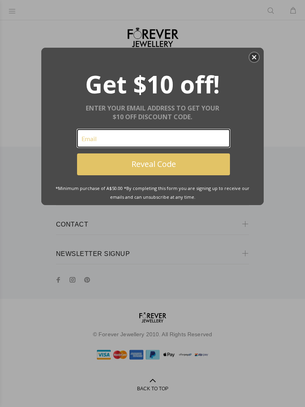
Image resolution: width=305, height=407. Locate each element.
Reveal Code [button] (153, 164)
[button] (254, 57)
